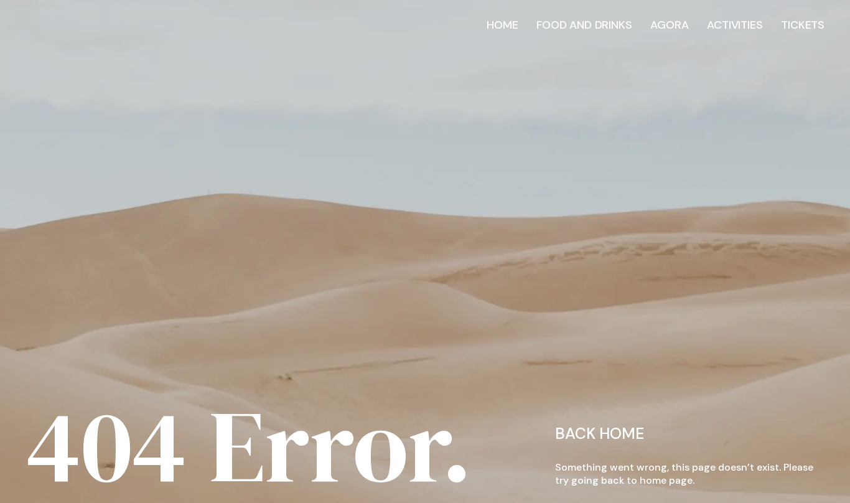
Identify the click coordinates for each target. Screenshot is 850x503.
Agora (669, 25)
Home (502, 25)
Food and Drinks (584, 25)
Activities (734, 25)
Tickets (802, 25)
